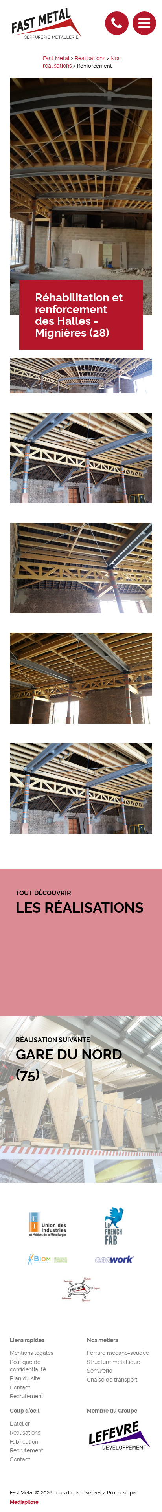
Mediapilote (24, 1502)
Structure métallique (113, 1362)
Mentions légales (31, 1353)
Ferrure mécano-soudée (118, 1353)
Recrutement (26, 1396)
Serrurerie (99, 1370)
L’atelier (20, 1423)
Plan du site (25, 1378)
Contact (20, 1387)
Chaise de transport (112, 1379)
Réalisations (25, 1433)
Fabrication (24, 1442)
